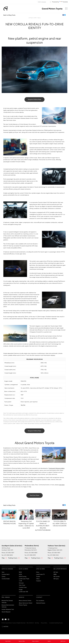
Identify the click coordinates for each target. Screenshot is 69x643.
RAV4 (20, 572)
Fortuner (21, 583)
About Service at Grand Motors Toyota (25, 604)
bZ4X (20, 574)
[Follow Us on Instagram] (8, 619)
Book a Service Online (25, 600)
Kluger (21, 589)
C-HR (20, 581)
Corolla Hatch (6, 574)
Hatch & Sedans (7, 569)
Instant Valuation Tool (8, 609)
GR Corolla (56, 576)
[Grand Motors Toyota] (5, 8)
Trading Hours (12, 558)
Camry (3, 576)
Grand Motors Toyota (52, 8)
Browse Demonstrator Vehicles (8, 606)
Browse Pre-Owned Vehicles (7, 601)
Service (21, 597)
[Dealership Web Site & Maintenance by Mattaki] (5, 626)
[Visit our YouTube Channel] (6, 619)
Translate (65, 2)
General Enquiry (40, 603)
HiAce (37, 578)
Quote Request (6, 612)
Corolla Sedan (6, 578)
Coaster (38, 581)
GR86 (55, 574)
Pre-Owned (6, 597)
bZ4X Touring (22, 576)
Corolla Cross (23, 587)
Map (3, 558)
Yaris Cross (22, 585)
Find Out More (34, 495)
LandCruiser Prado (24, 578)
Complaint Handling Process (56, 622)
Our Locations (40, 600)
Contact (39, 597)
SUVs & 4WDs (23, 569)
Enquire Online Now (34, 99)
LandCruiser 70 (40, 574)
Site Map (37, 622)
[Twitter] (65, 15)
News (39, 17)
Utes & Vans (40, 569)
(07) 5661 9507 (10, 552)
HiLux (37, 572)
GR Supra (56, 578)
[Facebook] (63, 15)
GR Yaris (55, 572)
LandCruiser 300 (23, 591)
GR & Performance (60, 569)
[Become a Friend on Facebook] (3, 619)
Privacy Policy (44, 622)
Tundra (38, 576)
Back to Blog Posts (9, 15)
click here (61, 484)
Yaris (3, 572)
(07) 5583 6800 (33, 552)
